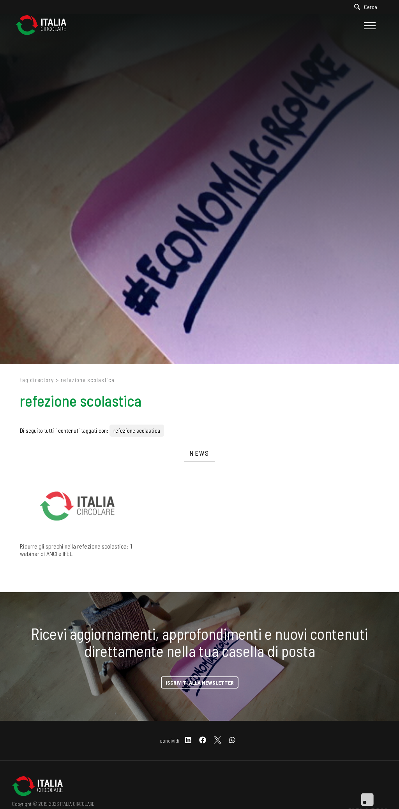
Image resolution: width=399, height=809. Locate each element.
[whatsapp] (232, 740)
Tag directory (37, 379)
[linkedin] (188, 740)
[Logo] (45, 25)
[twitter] (217, 740)
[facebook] (202, 740)
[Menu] (368, 25)
